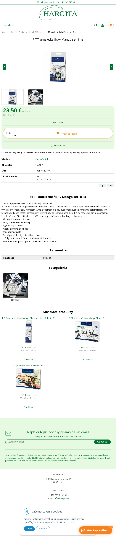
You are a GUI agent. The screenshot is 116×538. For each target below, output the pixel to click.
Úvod (4, 32)
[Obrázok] (15, 284)
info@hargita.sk (47, 2)
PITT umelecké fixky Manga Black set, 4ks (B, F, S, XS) (28, 318)
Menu (11, 25)
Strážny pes (59, 145)
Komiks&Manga (35, 32)
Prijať (29, 528)
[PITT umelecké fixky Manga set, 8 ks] (58, 67)
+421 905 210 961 (68, 2)
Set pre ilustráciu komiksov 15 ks (29, 365)
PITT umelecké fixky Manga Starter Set (87, 318)
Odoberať (102, 441)
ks (10, 133)
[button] (111, 527)
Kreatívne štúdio (17, 32)
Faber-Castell (41, 159)
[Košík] (111, 25)
